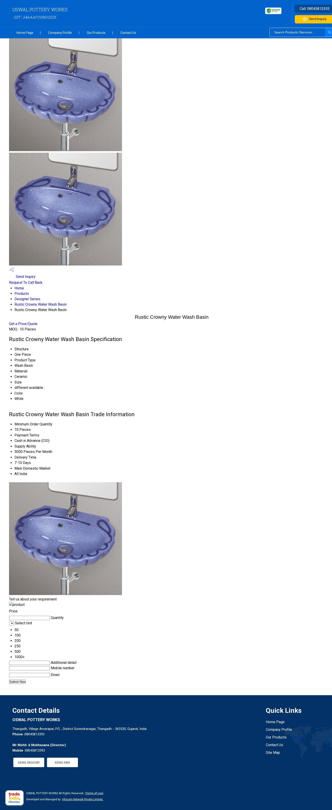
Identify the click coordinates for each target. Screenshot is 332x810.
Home (19, 288)
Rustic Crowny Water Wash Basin (40, 304)
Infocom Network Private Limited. (82, 799)
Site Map (273, 752)
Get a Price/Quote (23, 324)
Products (21, 293)
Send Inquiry (25, 277)
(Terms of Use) (94, 793)
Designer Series (27, 299)
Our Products (96, 33)
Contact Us (128, 33)
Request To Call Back (25, 282)
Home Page (24, 33)
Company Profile (60, 33)
